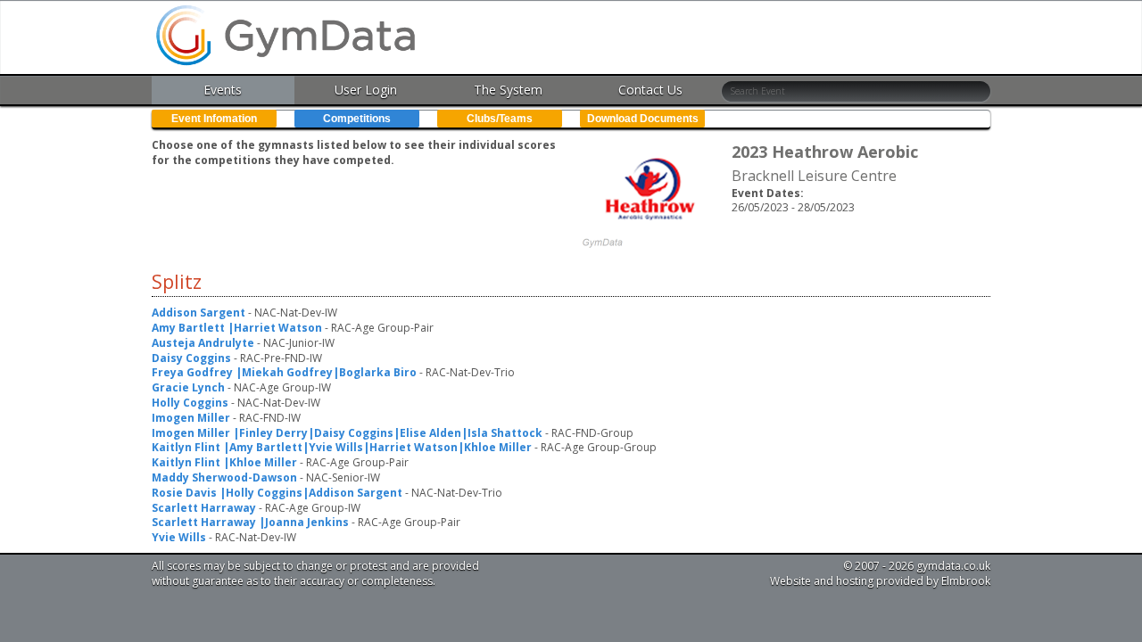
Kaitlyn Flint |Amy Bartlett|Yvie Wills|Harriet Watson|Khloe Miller (342, 447)
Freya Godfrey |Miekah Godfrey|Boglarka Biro (284, 372)
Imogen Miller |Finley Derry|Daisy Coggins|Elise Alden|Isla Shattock (347, 432)
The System (508, 89)
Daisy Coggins (191, 358)
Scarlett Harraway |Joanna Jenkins (250, 522)
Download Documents (643, 118)
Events (222, 89)
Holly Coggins (190, 402)
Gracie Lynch (188, 387)
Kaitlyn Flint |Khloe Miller (224, 462)
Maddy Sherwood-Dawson (224, 477)
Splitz (177, 281)
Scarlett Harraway (204, 507)
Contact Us (650, 89)
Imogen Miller (191, 417)
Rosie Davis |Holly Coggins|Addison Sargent (277, 492)
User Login (366, 89)
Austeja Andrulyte (203, 342)
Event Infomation (214, 118)
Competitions (357, 118)
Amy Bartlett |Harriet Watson (237, 327)
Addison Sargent (198, 312)
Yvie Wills (179, 537)
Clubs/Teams (500, 118)
